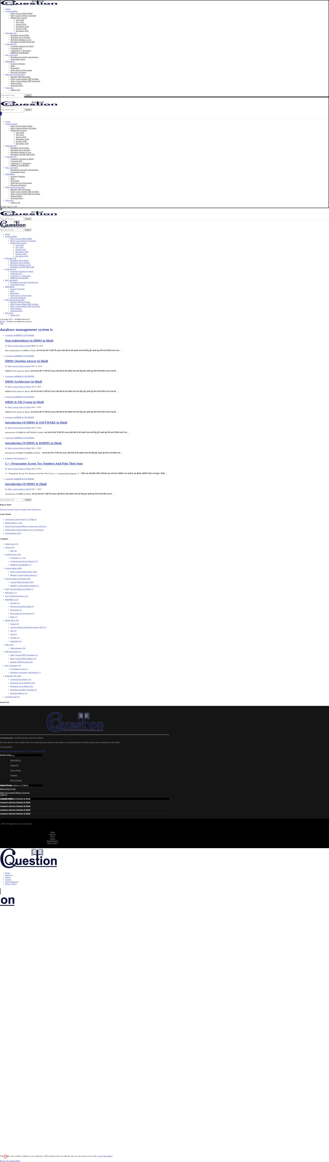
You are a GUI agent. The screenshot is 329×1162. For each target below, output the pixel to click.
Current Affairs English (22, 582)
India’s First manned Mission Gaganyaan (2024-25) (26, 526)
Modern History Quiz (13, 523)
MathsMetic (10, 61)
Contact (52, 839)
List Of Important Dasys (16, 596)
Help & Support (16, 780)
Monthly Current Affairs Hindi (23, 575)
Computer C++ (18, 558)
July (13, 631)
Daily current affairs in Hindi (19, 346)
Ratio (13, 66)
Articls (9, 547)
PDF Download (13, 652)
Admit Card (15, 90)
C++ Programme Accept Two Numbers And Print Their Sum (44, 463)
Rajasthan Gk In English (20, 37)
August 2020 (21, 24)
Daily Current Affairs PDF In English (25, 81)
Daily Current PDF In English (24, 655)
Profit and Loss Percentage (21, 70)
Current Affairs (11, 11)
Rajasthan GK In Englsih (22, 683)
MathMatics (11, 599)
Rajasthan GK (11, 33)
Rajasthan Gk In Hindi (21, 686)
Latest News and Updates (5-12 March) (21, 519)
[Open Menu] (1, 113)
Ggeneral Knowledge (20, 679)
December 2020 (22, 31)
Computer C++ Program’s (21, 51)
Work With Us (15, 760)
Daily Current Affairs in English (19, 589)
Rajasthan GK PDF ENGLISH (23, 42)
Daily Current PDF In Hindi (23, 659)
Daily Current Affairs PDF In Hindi (25, 79)
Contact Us (14, 765)
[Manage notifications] (6, 1156)
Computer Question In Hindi (22, 46)
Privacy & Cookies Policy (10, 1161)
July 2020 (20, 22)
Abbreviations (16, 83)
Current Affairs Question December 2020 (28, 627)
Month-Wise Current (19, 18)
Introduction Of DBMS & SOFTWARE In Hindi (36, 422)
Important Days (17, 86)
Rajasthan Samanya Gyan (21, 40)
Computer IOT (16, 48)
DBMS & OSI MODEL (20, 53)
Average (15, 603)
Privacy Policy (15, 770)
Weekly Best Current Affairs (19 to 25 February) (24, 530)
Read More (108, 1156)
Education (10, 88)
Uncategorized (12, 697)
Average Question (18, 64)
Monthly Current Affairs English (24, 586)
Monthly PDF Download (20, 77)
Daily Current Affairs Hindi (22, 13)
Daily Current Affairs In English (23, 16)
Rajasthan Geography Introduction (24, 57)
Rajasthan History (18, 693)
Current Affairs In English (18, 579)
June (13, 634)
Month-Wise (12, 620)
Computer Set (11, 44)
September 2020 (22, 26)
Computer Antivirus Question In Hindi (15, 799)
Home (8, 9)
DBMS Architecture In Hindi (23, 381)
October (15, 638)
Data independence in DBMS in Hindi (29, 340)
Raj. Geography (12, 55)
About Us (52, 834)
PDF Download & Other (15, 75)
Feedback (13, 775)
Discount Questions (18, 72)
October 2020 (21, 29)
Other (9, 645)
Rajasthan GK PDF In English (23, 690)
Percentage (15, 68)
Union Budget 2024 (13, 533)
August (14, 624)
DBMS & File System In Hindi (24, 402)
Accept (100, 1156)
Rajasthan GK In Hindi (20, 35)
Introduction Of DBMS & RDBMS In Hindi (33, 443)
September (16, 641)
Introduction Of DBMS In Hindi (26, 484)
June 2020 (20, 20)
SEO (13, 551)
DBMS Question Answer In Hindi (26, 361)
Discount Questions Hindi (22, 606)
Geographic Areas (18, 59)
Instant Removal (52, 841)
